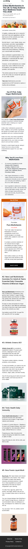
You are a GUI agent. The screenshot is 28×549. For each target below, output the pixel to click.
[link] (6, 1)
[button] (14, 107)
